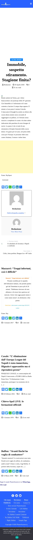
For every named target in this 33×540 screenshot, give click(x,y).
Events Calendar (11, 508)
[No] (31, 534)
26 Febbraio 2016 (9, 394)
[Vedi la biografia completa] (25, 212)
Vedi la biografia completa (15, 213)
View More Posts (16, 232)
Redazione (7, 85)
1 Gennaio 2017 (8, 323)
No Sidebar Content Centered (16, 514)
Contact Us (26, 503)
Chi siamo (17, 503)
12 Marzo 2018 (8, 476)
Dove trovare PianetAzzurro (17, 506)
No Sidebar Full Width (12, 517)
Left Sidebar (24, 508)
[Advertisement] (16, 157)
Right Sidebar (11, 520)
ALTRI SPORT (16, 60)
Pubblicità (25, 517)
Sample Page (23, 520)
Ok (17, 537)
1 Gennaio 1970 (8, 417)
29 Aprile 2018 (19, 85)
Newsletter (12, 511)
